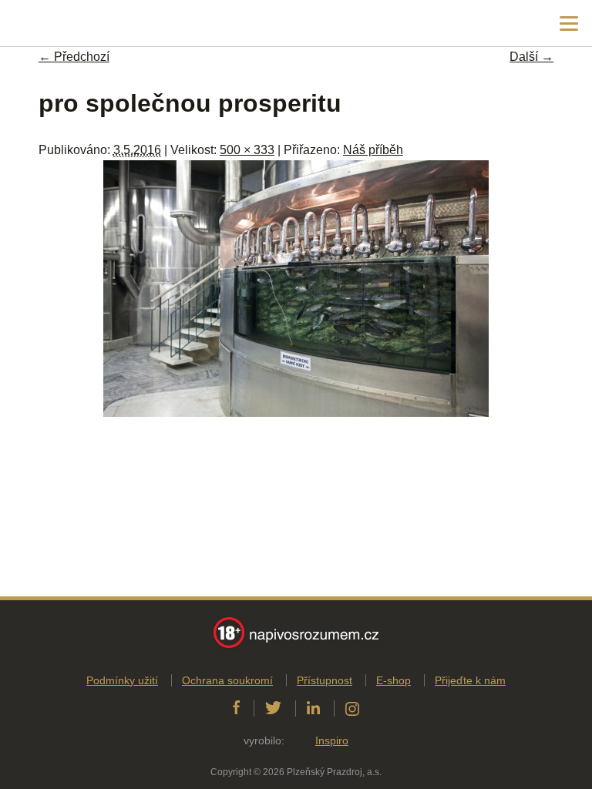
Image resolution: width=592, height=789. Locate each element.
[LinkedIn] (313, 708)
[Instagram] (352, 708)
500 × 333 (247, 149)
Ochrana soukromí (227, 680)
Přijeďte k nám (470, 680)
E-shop (393, 680)
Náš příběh (373, 149)
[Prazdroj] (77, 23)
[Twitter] (273, 708)
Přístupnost (324, 680)
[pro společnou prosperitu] (296, 412)
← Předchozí (74, 56)
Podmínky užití (122, 680)
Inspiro (331, 740)
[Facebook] (236, 708)
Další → (531, 56)
